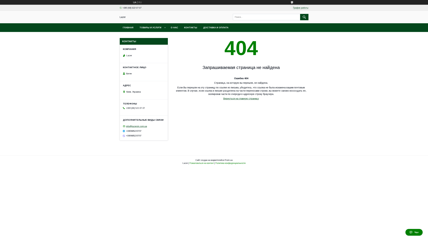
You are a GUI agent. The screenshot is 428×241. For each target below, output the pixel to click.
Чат (416, 232)
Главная (128, 27)
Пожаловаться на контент (201, 163)
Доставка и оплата (215, 27)
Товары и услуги (150, 27)
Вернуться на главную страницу (241, 98)
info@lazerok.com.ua (136, 126)
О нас (174, 27)
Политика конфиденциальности (230, 163)
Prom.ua (229, 160)
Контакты (190, 27)
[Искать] (304, 17)
